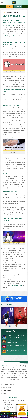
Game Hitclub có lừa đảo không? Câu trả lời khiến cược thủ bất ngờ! (16, 341)
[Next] (26, 317)
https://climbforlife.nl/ (12, 406)
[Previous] (2, 317)
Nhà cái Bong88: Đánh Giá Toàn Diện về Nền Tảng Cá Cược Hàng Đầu (15, 336)
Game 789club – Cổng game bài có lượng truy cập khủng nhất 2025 (16, 346)
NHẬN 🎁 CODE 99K (21, 413)
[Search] (26, 2)
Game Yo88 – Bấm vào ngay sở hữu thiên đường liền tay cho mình (16, 351)
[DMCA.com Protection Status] (5, 411)
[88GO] (14, 2)
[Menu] (2, 2)
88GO (4, 12)
